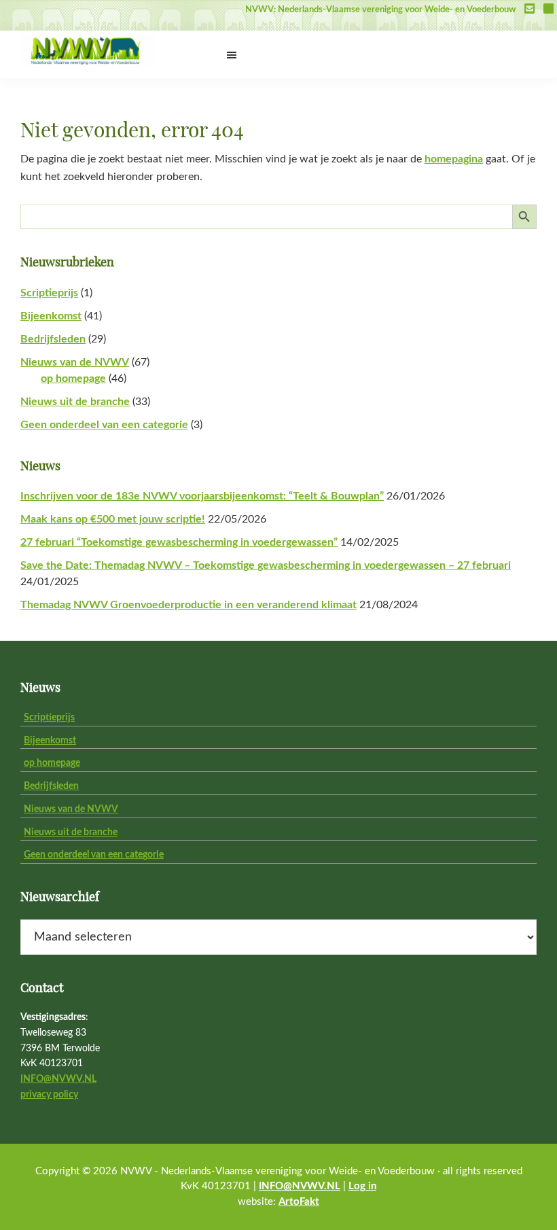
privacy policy (49, 1095)
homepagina (454, 159)
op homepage (73, 378)
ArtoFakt (298, 1202)
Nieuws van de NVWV (74, 362)
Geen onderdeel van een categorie (104, 424)
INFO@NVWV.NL (58, 1079)
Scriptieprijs (49, 292)
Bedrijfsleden (53, 339)
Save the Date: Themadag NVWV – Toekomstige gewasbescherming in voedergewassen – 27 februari (265, 565)
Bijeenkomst (51, 316)
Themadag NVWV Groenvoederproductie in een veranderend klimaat (188, 604)
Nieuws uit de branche (75, 401)
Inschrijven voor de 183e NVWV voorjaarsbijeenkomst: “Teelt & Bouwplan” (202, 496)
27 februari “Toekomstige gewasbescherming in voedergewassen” (179, 542)
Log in (362, 1186)
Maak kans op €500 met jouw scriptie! (112, 519)
